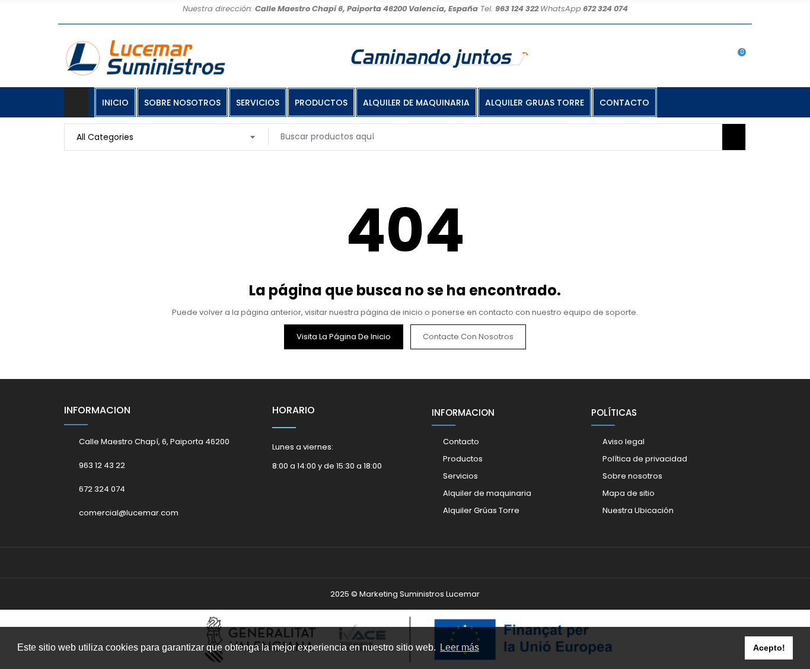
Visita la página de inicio (343, 336)
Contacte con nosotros (468, 336)
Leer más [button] (459, 647)
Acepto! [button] (769, 647)
